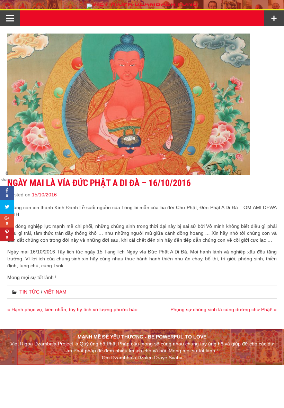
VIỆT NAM (55, 292)
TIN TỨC (29, 292)
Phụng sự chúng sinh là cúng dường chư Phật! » (223, 309)
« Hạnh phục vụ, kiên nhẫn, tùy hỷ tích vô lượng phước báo (72, 309)
